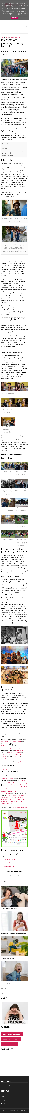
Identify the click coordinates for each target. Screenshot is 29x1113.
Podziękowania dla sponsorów (10, 153)
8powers (9, 803)
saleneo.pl (4, 758)
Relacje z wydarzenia (7, 155)
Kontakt (3, 1103)
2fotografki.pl (19, 762)
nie (19, 875)
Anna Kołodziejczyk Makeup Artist (11, 742)
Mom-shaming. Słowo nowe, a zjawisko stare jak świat (13, 933)
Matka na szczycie (9, 859)
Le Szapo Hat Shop (12, 791)
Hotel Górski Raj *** (7, 769)
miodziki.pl (13, 799)
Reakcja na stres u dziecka (11, 1039)
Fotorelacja (5, 150)
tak (10, 875)
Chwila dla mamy (15, 37)
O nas (2, 1096)
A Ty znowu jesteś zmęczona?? (8, 958)
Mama (7, 37)
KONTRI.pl (15, 756)
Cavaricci (4, 789)
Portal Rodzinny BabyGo (20, 807)
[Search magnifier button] (27, 994)
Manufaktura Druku (13, 801)
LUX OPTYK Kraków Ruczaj (15, 789)
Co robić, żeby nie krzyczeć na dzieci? (9, 908)
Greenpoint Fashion (7, 778)
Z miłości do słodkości (14, 752)
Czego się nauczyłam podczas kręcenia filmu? (13, 152)
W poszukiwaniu (9, 863)
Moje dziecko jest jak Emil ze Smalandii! (10, 983)
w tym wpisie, (13, 120)
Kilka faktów (5, 148)
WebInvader (23, 1110)
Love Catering (19, 750)
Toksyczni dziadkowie (9, 1044)
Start (2, 37)
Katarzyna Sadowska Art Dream (10, 787)
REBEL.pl (3, 754)
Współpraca (4, 1100)
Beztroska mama (9, 866)
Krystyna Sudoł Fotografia (14, 748)
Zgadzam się (14, 17)
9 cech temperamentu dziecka (12, 1034)
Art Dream (4, 746)
